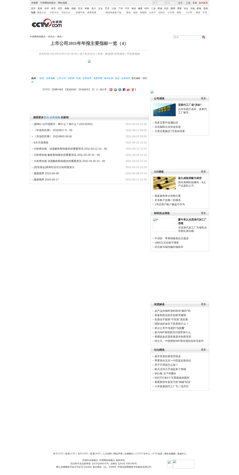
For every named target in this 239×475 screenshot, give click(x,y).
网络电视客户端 (113, 12)
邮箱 (199, 8)
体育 (53, 8)
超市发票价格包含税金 (168, 356)
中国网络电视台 (48, 2)
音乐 (80, 8)
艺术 (107, 8)
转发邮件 (84, 89)
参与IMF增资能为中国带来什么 (173, 332)
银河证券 (108, 78)
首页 (33, 8)
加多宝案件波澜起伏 (166, 122)
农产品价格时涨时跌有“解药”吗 (172, 310)
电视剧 (143, 12)
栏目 (205, 12)
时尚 (147, 8)
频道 (198, 12)
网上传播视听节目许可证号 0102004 (73, 467)
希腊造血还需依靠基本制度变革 (173, 336)
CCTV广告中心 (142, 453)
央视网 (34, 2)
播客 (179, 12)
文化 (100, 8)
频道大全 (41, 12)
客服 (195, 2)
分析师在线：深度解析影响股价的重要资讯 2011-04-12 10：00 (70, 148)
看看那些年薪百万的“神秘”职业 (172, 381)
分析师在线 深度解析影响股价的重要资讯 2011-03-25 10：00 (69, 161)
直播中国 (80, 12)
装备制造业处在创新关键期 (170, 315)
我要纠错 (57, 89)
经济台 (51, 36)
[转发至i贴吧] (123, 89)
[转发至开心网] (110, 89)
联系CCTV (70, 453)
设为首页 (203, 2)
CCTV (189, 12)
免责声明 (97, 78)
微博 (173, 8)
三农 (153, 8)
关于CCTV (58, 453)
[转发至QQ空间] (115, 89)
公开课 (170, 12)
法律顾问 (128, 453)
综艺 (60, 8)
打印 (46, 89)
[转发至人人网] (119, 89)
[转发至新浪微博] (128, 89)
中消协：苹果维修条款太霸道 (172, 238)
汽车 (127, 8)
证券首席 (87, 78)
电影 (135, 12)
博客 (179, 8)
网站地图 (62, 2)
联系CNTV (95, 453)
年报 (78, 78)
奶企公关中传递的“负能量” (170, 328)
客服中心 (181, 453)
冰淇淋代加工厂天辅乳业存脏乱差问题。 (192, 229)
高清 (128, 12)
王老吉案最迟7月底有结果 (170, 131)
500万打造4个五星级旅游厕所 (172, 377)
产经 (120, 8)
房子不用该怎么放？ (166, 364)
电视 (33, 12)
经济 (46, 8)
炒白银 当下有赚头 (165, 373)
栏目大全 (54, 12)
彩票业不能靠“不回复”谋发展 (171, 319)
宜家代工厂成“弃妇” (190, 104)
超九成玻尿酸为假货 (190, 178)
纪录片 (152, 12)
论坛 (186, 8)
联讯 (42, 78)
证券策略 (50, 78)
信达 (117, 78)
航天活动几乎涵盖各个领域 (170, 369)
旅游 (133, 8)
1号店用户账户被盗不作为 (170, 204)
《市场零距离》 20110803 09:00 (53, 136)
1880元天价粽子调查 (167, 242)
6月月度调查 (41, 142)
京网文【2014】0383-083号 (123, 463)
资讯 (59, 36)
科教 (87, 8)
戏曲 (73, 8)
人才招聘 (107, 453)
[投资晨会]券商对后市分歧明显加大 (54, 167)
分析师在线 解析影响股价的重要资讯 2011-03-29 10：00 (67, 154)
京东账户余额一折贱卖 (168, 200)
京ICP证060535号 (100, 463)
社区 (166, 8)
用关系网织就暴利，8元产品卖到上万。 (192, 184)
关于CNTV (83, 453)
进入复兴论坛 (87, 53)
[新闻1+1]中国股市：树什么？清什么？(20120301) (63, 124)
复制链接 (70, 89)
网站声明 (118, 453)
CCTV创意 (157, 453)
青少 (93, 8)
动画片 (161, 12)
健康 (140, 8)
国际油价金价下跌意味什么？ (172, 323)
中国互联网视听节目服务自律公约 (134, 467)
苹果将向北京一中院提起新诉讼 (173, 360)
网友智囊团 (170, 453)
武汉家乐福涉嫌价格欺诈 (169, 246)
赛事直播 (91, 12)
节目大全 (65, 12)
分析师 (71, 78)
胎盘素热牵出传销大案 (168, 195)
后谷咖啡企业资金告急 (168, 126)
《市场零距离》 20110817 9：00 (53, 130)
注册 (188, 3)
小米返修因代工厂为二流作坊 (172, 386)
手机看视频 (133, 53)
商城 (160, 8)
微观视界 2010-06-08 (46, 173)
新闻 (40, 8)
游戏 (205, 8)
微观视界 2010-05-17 (46, 179)
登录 (180, 3)
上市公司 (61, 78)
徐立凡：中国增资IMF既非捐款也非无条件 (179, 340)
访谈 (192, 8)
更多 (203, 98)
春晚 (67, 8)
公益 (114, 8)
